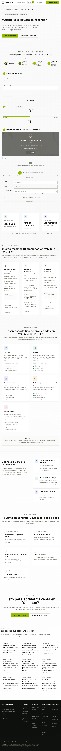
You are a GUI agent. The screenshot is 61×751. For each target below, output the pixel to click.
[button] (30, 144)
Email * (6, 186)
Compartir (31, 100)
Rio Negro (16, 9)
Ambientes (5, 92)
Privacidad (54, 723)
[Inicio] (2, 9)
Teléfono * (8, 190)
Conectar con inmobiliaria (28, 35)
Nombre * (6, 181)
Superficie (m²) (7, 85)
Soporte (54, 716)
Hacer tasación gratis (10, 35)
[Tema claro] (29, 2)
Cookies (54, 726)
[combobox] (6, 81)
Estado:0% (30, 109)
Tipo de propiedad (8, 78)
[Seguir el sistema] (33, 2)
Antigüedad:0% (30, 114)
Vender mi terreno (21, 2)
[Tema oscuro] (31, 2)
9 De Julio (23, 9)
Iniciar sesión (40, 2)
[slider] (30, 111)
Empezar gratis (53, 2)
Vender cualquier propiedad (34, 725)
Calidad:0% (30, 120)
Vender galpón (35, 721)
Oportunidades (45, 725)
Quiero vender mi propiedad (31, 197)
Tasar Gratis (8, 9)
